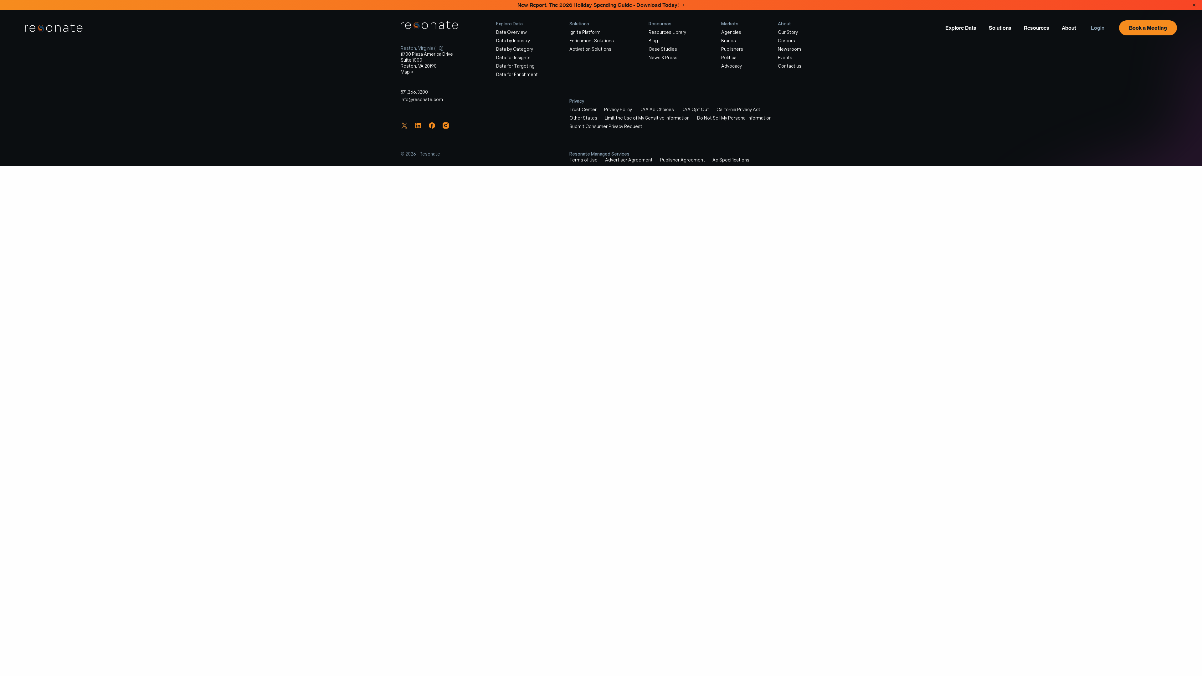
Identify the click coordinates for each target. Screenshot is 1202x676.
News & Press (663, 57)
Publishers (732, 49)
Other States (583, 117)
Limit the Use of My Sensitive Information (647, 117)
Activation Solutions (590, 49)
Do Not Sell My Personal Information (734, 117)
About (1069, 28)
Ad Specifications (730, 159)
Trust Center (583, 109)
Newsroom (789, 49)
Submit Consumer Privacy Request (605, 126)
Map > (407, 71)
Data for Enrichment (517, 74)
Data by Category (514, 49)
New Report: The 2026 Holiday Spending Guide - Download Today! (598, 5)
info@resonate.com (422, 99)
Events (785, 57)
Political (729, 57)
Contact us (789, 66)
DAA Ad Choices (657, 109)
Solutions (1000, 28)
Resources (1036, 28)
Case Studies (663, 49)
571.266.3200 (414, 92)
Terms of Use (583, 159)
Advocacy (731, 66)
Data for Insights (513, 57)
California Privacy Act (738, 109)
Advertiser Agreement (629, 159)
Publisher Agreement (682, 159)
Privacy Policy (618, 109)
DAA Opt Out (695, 109)
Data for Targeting (515, 66)
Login (1097, 28)
